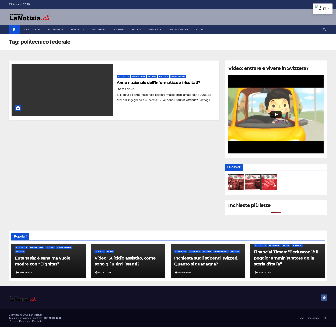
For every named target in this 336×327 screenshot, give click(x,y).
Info (325, 318)
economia (55, 29)
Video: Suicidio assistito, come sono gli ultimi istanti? (125, 261)
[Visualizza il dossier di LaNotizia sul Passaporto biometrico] (269, 182)
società (98, 29)
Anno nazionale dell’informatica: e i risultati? (158, 82)
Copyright (25, 321)
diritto (155, 29)
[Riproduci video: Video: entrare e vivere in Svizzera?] (276, 114)
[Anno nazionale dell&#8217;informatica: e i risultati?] (62, 90)
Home (301, 318)
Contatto (37, 321)
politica (78, 29)
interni (118, 29)
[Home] (14, 29)
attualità (31, 29)
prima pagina (178, 77)
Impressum (314, 318)
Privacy (14, 321)
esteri (136, 29)
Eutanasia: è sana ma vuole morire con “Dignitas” (42, 261)
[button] (324, 29)
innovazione (178, 29)
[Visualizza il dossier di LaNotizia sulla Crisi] (253, 182)
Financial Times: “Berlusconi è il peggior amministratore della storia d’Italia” (286, 258)
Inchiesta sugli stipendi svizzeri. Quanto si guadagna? (206, 261)
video (200, 29)
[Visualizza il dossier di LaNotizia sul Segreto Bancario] (236, 182)
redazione (127, 89)
